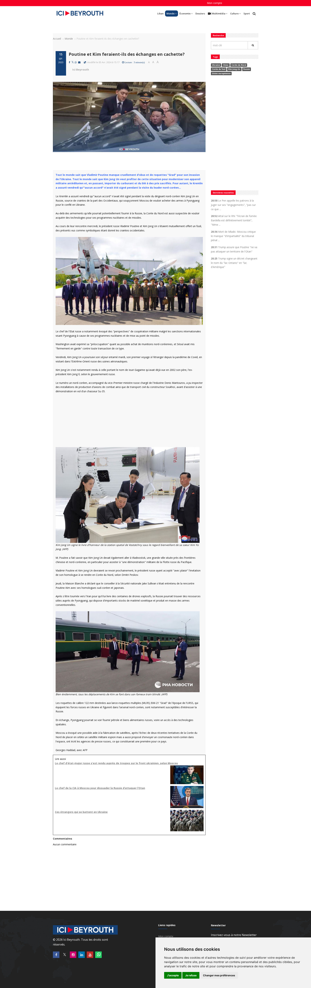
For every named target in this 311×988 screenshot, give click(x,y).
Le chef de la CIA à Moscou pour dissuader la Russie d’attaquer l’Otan (100, 788)
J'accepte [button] (173, 975)
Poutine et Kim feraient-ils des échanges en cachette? (127, 54)
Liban (160, 13)
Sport (247, 13)
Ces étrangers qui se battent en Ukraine (81, 812)
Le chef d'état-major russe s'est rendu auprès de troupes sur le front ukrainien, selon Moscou (116, 763)
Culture (234, 13)
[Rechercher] (253, 45)
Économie (185, 13)
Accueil (57, 38)
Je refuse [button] (191, 975)
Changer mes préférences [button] (219, 975)
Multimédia (218, 13)
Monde (170, 13)
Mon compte (214, 3)
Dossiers (200, 13)
